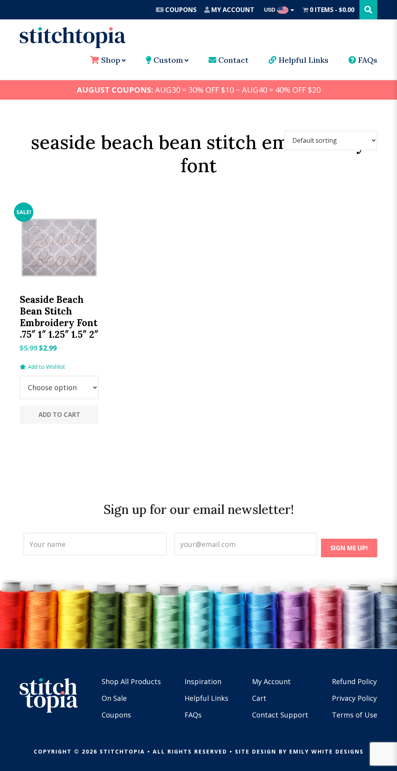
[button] (42, 367)
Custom (167, 60)
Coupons (180, 9)
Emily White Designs (326, 751)
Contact (232, 60)
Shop (109, 60)
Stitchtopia (73, 37)
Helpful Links (302, 60)
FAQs (366, 60)
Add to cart (59, 414)
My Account (232, 9)
